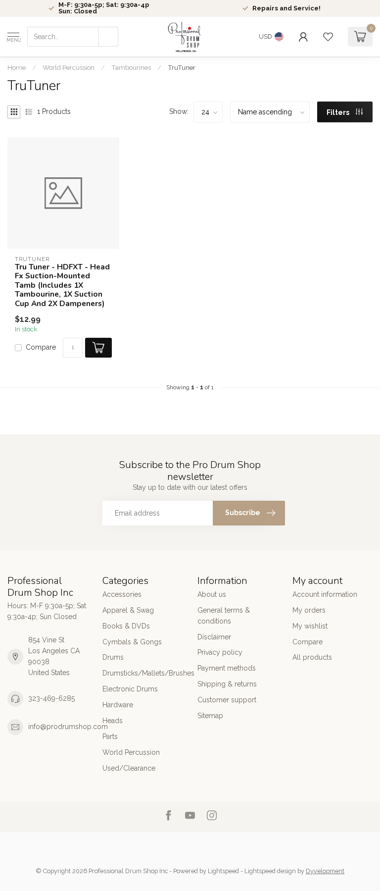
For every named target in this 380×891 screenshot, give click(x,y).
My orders (309, 610)
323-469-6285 (51, 698)
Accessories (122, 594)
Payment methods (226, 668)
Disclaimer (214, 637)
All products (312, 657)
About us (211, 594)
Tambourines (131, 67)
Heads (112, 721)
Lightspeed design (270, 871)
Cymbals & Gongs (132, 642)
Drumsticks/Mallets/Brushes (142, 673)
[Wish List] (328, 37)
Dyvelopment (325, 871)
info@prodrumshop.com (68, 727)
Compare (41, 347)
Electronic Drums (130, 689)
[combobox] (72, 37)
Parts (110, 736)
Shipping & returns (227, 684)
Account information (324, 594)
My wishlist (310, 626)
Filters (339, 112)
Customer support (226, 700)
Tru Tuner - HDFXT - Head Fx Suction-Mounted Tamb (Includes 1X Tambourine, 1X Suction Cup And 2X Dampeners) (62, 285)
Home (16, 67)
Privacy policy (219, 652)
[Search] (108, 37)
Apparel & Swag (128, 610)
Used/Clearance (128, 768)
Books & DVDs (126, 626)
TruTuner (181, 67)
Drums (113, 657)
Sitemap (210, 716)
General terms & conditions (223, 615)
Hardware (117, 705)
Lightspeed (223, 871)
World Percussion (69, 67)
